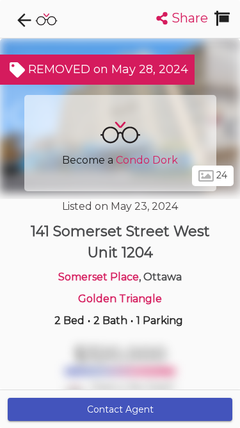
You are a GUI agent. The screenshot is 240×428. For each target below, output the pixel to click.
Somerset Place (98, 277)
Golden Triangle (120, 299)
